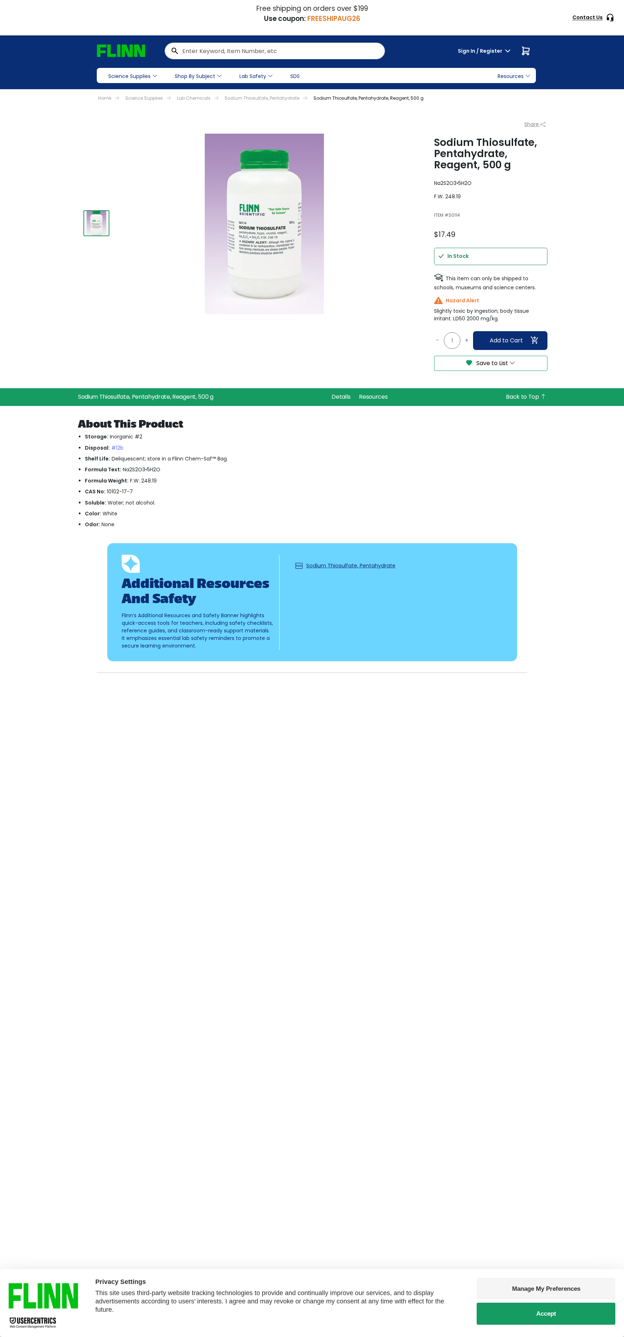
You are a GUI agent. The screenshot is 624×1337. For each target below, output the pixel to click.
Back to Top (523, 397)
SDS (295, 76)
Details (341, 397)
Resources (373, 397)
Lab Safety (252, 76)
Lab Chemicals (194, 98)
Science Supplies (129, 76)
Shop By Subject (195, 76)
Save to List (492, 363)
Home (104, 98)
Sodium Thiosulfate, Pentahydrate (262, 98)
